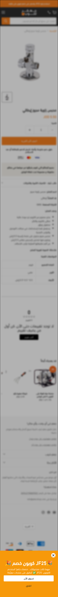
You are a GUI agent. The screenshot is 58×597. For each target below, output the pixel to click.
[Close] (53, 555)
